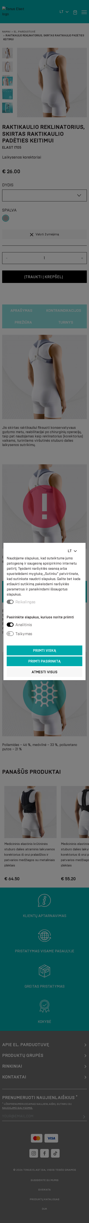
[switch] (10, 624)
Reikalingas (25, 602)
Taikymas (23, 634)
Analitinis (23, 624)
